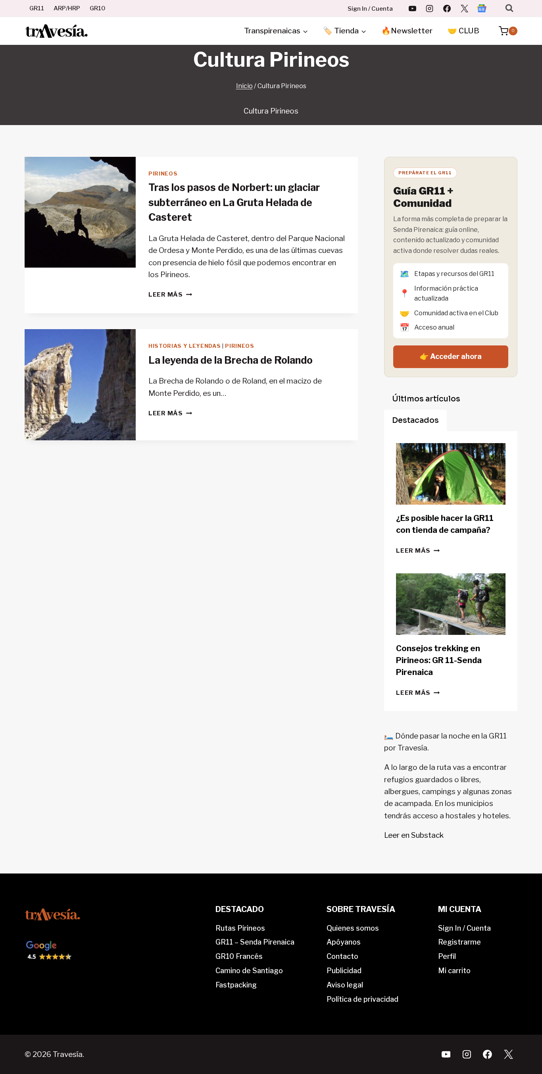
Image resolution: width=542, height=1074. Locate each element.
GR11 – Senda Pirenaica (254, 942)
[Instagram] (429, 8)
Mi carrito (454, 970)
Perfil (447, 956)
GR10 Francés (239, 956)
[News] (481, 8)
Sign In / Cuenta (370, 8)
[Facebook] (447, 8)
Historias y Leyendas (184, 346)
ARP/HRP (67, 8)
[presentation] (80, 212)
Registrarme (459, 942)
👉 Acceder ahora (451, 356)
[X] (464, 8)
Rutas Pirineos (240, 928)
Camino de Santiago (249, 970)
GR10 (98, 8)
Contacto (342, 956)
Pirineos (162, 173)
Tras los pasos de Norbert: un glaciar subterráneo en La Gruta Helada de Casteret (234, 202)
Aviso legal (345, 985)
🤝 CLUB (463, 30)
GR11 (36, 8)
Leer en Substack (414, 835)
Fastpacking (236, 985)
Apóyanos (344, 942)
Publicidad (344, 970)
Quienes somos (353, 928)
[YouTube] (412, 8)
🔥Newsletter (406, 30)
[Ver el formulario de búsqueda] (509, 8)
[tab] (426, 399)
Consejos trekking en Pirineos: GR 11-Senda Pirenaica (439, 660)
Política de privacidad (362, 999)
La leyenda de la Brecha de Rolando (230, 360)
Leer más (170, 294)
